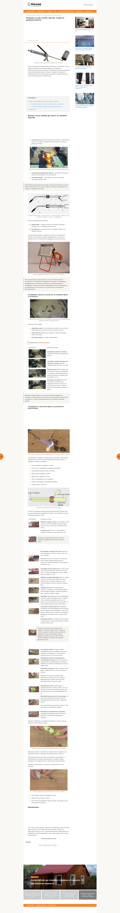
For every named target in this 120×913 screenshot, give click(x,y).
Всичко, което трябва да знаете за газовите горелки (43, 101)
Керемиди (49, 11)
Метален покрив (41, 11)
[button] (94, 877)
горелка (54, 845)
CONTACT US (88, 11)
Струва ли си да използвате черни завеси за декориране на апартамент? (84, 87)
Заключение (32, 109)
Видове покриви (31, 11)
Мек (55, 11)
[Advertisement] (48, 31)
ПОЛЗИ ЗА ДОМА (88, 5)
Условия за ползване (41, 905)
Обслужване (79, 11)
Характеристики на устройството (66, 11)
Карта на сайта (51, 905)
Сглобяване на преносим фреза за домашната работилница (46, 106)
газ (41, 845)
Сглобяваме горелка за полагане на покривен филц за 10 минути (48, 104)
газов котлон (47, 845)
